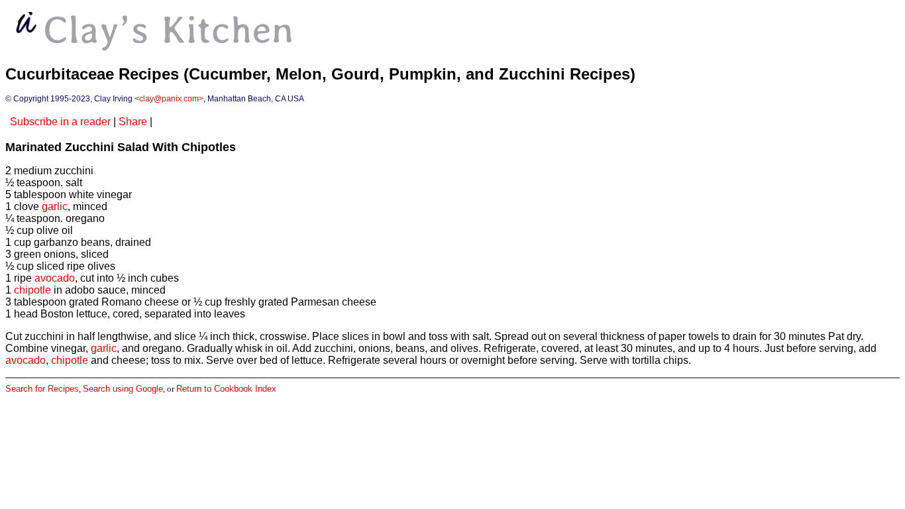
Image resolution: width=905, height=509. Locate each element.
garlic (55, 206)
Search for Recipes (42, 389)
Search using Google (123, 389)
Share (133, 121)
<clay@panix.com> (168, 98)
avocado (54, 278)
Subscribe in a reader (60, 121)
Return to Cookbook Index (226, 389)
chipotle (32, 290)
